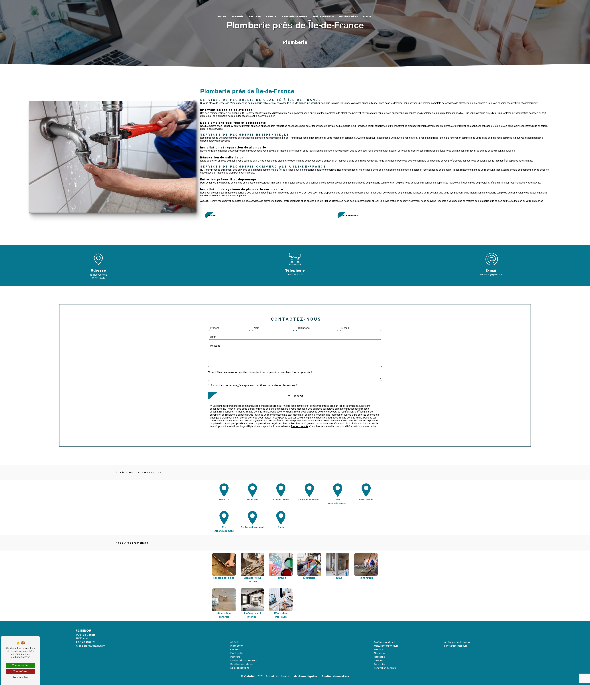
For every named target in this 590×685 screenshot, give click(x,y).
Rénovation (380, 664)
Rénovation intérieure (455, 645)
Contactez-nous (349, 215)
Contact (368, 16)
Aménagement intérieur (457, 642)
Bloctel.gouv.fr (299, 426)
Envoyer (298, 395)
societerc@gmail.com (491, 274)
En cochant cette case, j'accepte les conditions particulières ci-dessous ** (255, 385)
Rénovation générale (385, 667)
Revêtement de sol (323, 16)
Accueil (221, 16)
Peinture (271, 16)
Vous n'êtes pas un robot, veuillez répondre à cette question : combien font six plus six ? (260, 372)
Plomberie (237, 16)
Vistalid (249, 676)
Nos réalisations (348, 16)
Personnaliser (20, 677)
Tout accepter (20, 665)
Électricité (255, 16)
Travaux (378, 660)
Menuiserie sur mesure (294, 16)
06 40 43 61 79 (295, 274)
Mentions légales (305, 676)
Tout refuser (20, 671)
